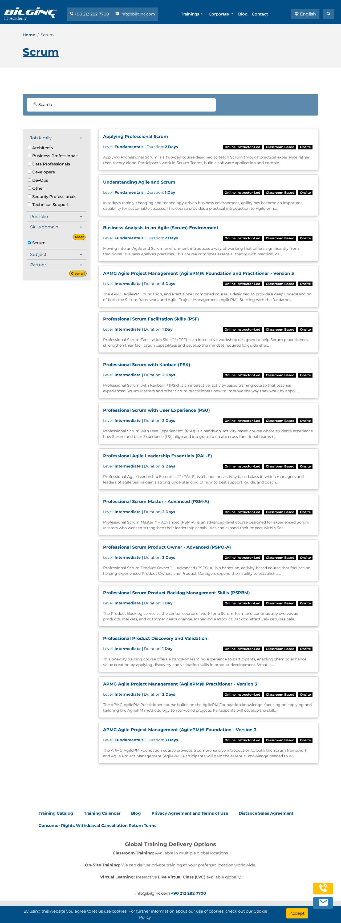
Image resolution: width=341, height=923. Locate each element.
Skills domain (44, 226)
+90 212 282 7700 (92, 14)
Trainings (190, 14)
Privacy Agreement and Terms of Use (190, 813)
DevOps (39, 180)
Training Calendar (102, 813)
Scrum (38, 242)
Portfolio (39, 216)
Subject (38, 254)
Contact (260, 14)
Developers (43, 172)
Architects (42, 147)
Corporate (219, 14)
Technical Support (50, 204)
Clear (79, 237)
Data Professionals (50, 164)
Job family (41, 137)
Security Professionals (53, 196)
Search (44, 104)
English (307, 14)
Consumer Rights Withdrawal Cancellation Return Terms (97, 825)
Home (29, 34)
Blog (242, 14)
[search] (328, 14)
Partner (38, 264)
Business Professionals (55, 155)
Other (37, 188)
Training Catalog (56, 813)
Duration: (140, 146)
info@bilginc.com (137, 14)
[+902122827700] (323, 890)
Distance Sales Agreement (266, 813)
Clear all (78, 273)
